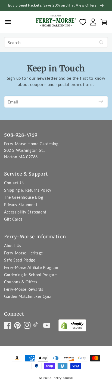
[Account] (93, 22)
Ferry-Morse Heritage (23, 253)
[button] (8, 22)
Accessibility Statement (25, 212)
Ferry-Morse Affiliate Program (31, 267)
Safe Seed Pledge (19, 260)
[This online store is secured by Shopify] (72, 326)
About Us (12, 245)
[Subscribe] (101, 102)
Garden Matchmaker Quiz (27, 296)
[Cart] (104, 22)
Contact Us (14, 182)
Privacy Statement (20, 204)
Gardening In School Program (31, 274)
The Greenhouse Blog (23, 197)
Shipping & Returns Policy (27, 190)
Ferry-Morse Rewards (23, 289)
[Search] (101, 42)
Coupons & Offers (20, 282)
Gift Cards (13, 219)
